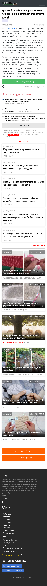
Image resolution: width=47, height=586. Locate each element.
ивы (5, 21)
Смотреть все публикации (23, 451)
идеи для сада (28, 374)
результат (22, 407)
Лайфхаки (7, 514)
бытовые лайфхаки (20, 310)
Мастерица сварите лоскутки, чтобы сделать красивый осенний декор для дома (21, 167)
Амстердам (18, 342)
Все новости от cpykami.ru (34, 86)
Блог (5, 511)
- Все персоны (8, 530)
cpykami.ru (11, 146)
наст (39, 277)
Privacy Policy (8, 542)
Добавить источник (11, 566)
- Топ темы (6, 527)
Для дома (7, 522)
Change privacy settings (13, 548)
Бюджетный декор (11, 277)
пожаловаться (13, 134)
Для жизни (7, 519)
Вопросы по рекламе (11, 555)
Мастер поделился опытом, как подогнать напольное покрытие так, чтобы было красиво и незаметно (23, 217)
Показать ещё (23, 125)
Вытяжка (7, 310)
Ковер (27, 342)
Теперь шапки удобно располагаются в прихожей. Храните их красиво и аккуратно (23, 183)
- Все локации (8, 533)
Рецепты (6, 525)
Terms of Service (10, 540)
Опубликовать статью (12, 570)
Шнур (33, 439)
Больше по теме (38, 245)
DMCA (5, 545)
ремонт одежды (10, 407)
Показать (5, 498)
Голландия (8, 342)
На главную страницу (23, 457)
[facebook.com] (3, 502)
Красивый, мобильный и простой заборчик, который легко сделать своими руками (20, 199)
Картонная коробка (27, 277)
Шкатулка (17, 439)
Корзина (26, 439)
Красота (6, 516)
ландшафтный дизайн (12, 374)
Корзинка (7, 439)
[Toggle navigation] (42, 3)
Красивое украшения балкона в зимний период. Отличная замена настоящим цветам (23, 235)
